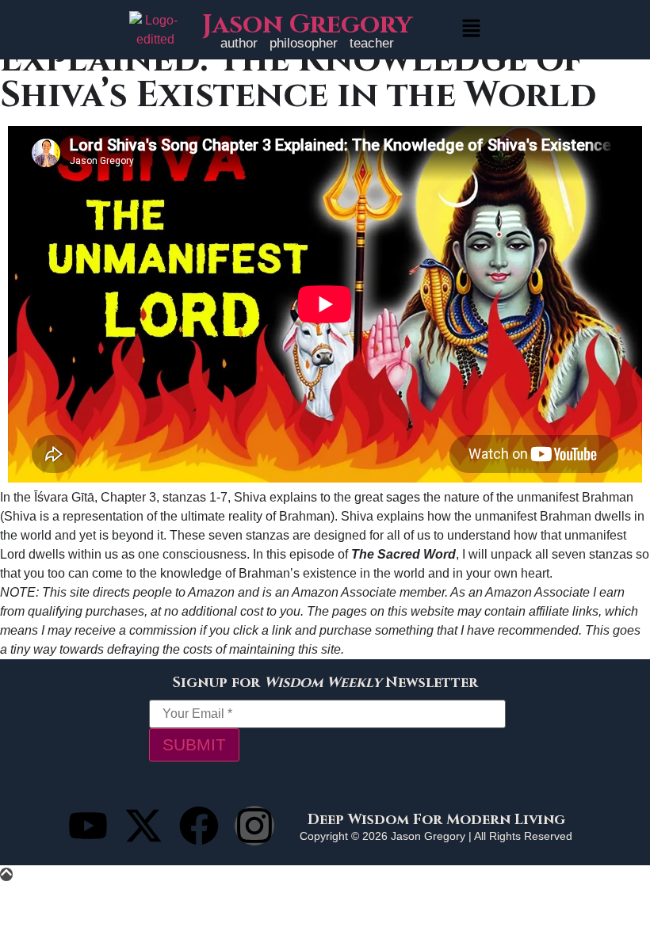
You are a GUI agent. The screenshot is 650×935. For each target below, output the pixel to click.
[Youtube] (88, 825)
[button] (471, 29)
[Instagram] (254, 825)
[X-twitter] (143, 825)
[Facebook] (199, 825)
